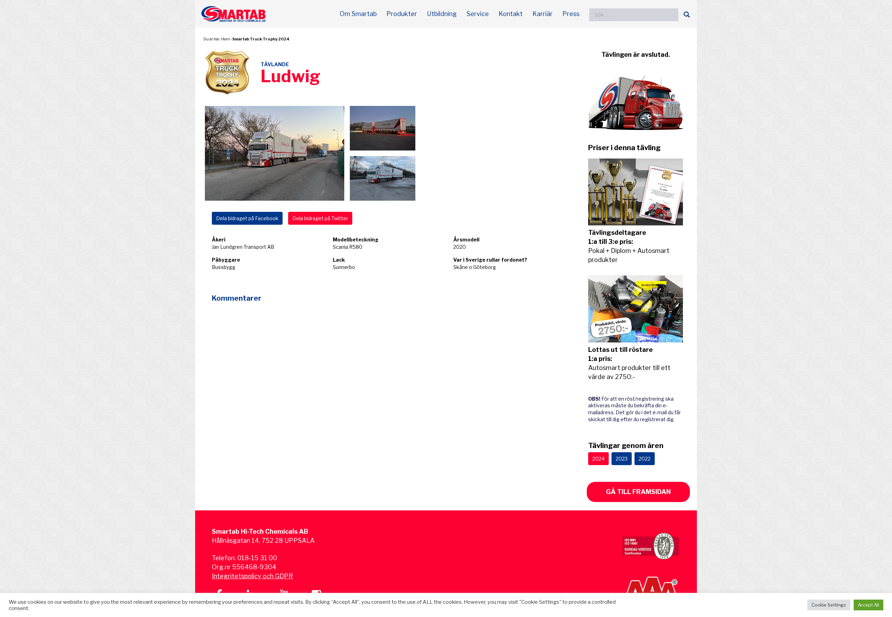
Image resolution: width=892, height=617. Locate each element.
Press (570, 13)
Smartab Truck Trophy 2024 (261, 39)
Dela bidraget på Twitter (320, 218)
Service (478, 13)
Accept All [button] (868, 605)
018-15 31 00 (257, 558)
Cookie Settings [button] (829, 605)
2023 (622, 459)
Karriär (542, 13)
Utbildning (442, 13)
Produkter (401, 13)
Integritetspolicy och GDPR (252, 576)
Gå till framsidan (638, 491)
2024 (598, 459)
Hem (225, 39)
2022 (645, 459)
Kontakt (511, 13)
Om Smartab (358, 13)
